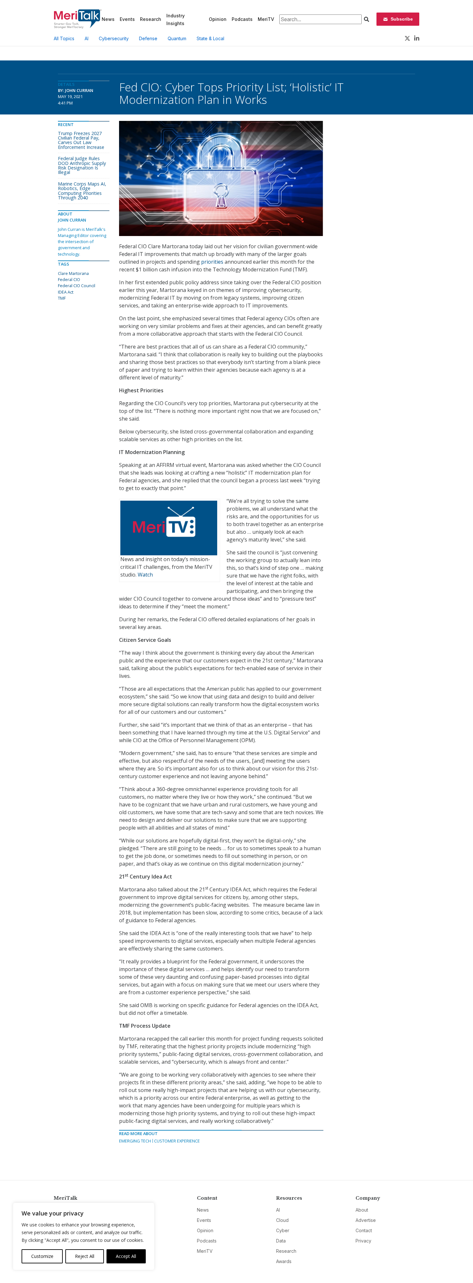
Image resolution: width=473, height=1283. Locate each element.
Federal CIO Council (76, 285)
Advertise (366, 1220)
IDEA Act (65, 292)
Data (281, 1240)
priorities (212, 261)
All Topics (64, 38)
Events (127, 19)
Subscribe (402, 19)
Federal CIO (69, 279)
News (108, 19)
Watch (145, 574)
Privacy (363, 1240)
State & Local (210, 38)
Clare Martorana (73, 273)
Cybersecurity (114, 38)
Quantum (177, 38)
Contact (364, 1230)
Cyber (282, 1230)
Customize (42, 1256)
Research (150, 19)
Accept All (126, 1256)
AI (86, 38)
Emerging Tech (135, 1141)
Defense (148, 38)
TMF (62, 298)
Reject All (84, 1256)
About (362, 1210)
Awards (284, 1261)
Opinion (218, 19)
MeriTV (266, 19)
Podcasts (242, 19)
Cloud (282, 1220)
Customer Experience (177, 1141)
